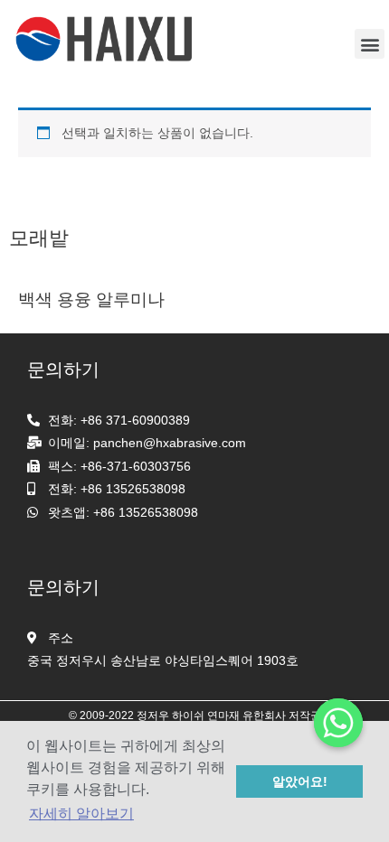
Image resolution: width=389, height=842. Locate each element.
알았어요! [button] (299, 781)
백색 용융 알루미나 (91, 299)
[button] (369, 44)
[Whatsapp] (338, 722)
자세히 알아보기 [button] (81, 813)
